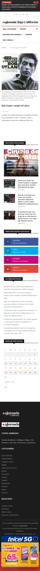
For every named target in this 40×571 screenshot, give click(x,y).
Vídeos (4, 490)
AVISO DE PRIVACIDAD (10, 515)
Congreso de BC (7, 462)
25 (11, 372)
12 (15, 363)
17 (6, 368)
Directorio (5, 509)
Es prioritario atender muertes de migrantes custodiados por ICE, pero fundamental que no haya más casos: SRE (19, 330)
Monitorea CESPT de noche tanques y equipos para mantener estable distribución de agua (20, 295)
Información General (12, 34)
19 (15, 368)
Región (23, 29)
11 (11, 363)
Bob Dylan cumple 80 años (15, 105)
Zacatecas (31, 443)
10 (6, 363)
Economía (5, 474)
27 (20, 372)
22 (30, 368)
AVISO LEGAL (6, 512)
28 (25, 372)
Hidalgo (21, 440)
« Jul (5, 387)
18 (11, 368)
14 (25, 363)
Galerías (4, 486)
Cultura (8, 57)
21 (25, 368)
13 (20, 363)
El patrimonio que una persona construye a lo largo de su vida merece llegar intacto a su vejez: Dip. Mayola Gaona (27, 216)
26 (15, 372)
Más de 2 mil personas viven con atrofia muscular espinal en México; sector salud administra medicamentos (28, 199)
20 (20, 368)
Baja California (9, 29)
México (4, 471)
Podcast (5, 493)
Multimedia (8, 40)
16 (35, 363)
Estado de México (9, 440)
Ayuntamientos (7, 459)
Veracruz (21, 443)
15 (30, 363)
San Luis (13, 443)
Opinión (28, 34)
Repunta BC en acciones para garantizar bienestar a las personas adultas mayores (21, 166)
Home (4, 47)
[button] (34, 2)
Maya (27, 440)
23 (35, 368)
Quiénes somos (7, 506)
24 (6, 372)
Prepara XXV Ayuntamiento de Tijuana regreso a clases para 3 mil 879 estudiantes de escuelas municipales (19, 7)
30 (35, 372)
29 (30, 372)
